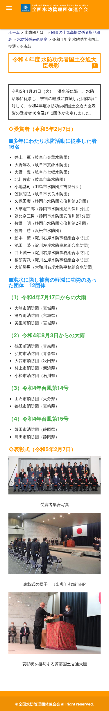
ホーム (14, 32)
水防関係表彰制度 (32, 39)
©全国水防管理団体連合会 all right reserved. (54, 704)
